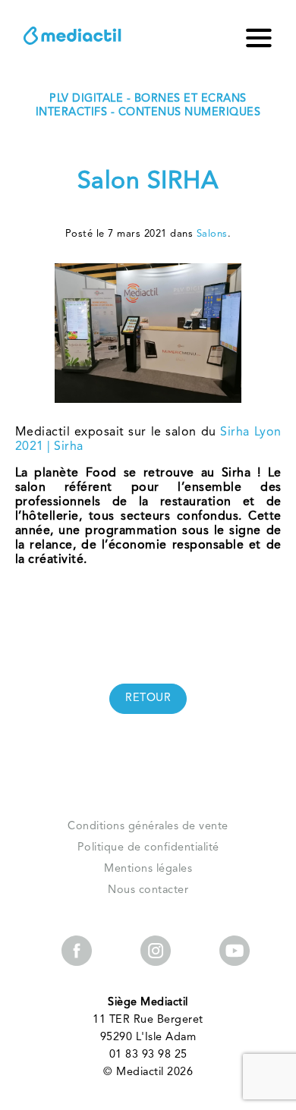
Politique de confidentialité (148, 848)
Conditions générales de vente (148, 826)
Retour (148, 698)
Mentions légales (148, 869)
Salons (212, 234)
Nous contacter (148, 890)
